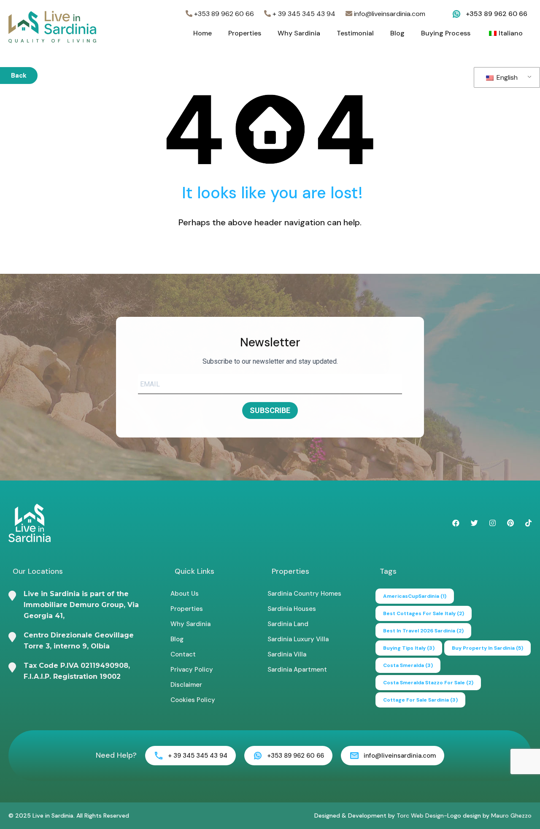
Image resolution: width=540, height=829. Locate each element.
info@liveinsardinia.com (388, 13)
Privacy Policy (191, 669)
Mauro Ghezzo (511, 815)
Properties (244, 33)
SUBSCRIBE (270, 410)
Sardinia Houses (291, 609)
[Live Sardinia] (52, 26)
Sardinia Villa (286, 654)
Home (202, 33)
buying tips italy (409, 648)
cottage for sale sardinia (420, 700)
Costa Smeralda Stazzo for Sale (428, 682)
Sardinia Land (287, 624)
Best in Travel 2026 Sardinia (423, 630)
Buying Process (445, 33)
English (506, 77)
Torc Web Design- (422, 815)
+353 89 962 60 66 (223, 13)
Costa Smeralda (408, 665)
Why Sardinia (299, 33)
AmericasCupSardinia (414, 596)
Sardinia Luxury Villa (298, 639)
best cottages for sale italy (423, 613)
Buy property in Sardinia (487, 648)
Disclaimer (186, 684)
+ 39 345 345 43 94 (303, 13)
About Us (184, 593)
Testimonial (355, 33)
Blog (397, 33)
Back (19, 75)
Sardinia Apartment (297, 669)
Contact (183, 654)
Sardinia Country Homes (304, 593)
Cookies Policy (192, 700)
